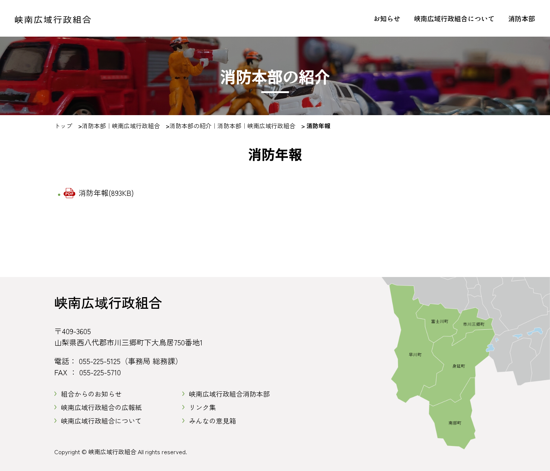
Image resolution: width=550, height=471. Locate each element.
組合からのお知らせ (91, 393)
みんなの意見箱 (212, 420)
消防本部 (521, 18)
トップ (63, 125)
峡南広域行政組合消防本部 (229, 393)
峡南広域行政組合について (454, 18)
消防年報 (106, 192)
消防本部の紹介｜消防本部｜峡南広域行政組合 (232, 125)
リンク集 (202, 407)
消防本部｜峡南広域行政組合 (121, 125)
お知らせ (386, 18)
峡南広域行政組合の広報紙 (101, 407)
